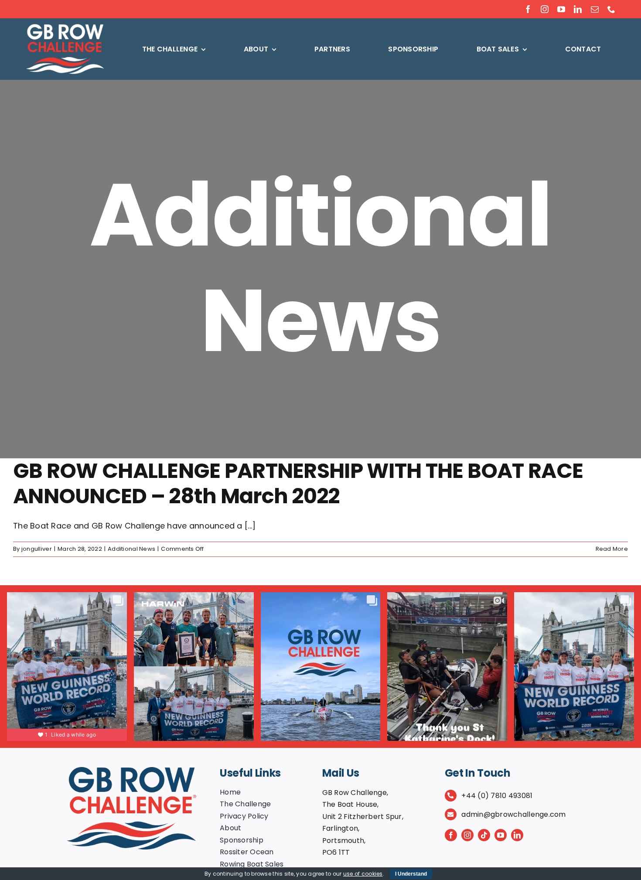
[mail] (595, 9)
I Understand (411, 874)
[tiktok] (484, 835)
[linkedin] (578, 9)
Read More (612, 549)
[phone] (611, 9)
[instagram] (545, 9)
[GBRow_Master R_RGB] (132, 770)
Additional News (131, 549)
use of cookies (363, 873)
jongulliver (36, 549)
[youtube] (561, 9)
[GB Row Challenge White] (65, 27)
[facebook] (528, 9)
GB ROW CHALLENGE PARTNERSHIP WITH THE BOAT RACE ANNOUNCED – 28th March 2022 (298, 483)
